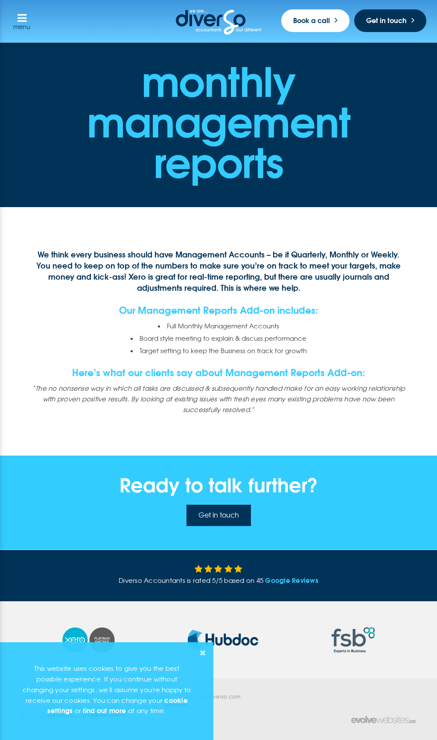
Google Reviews (291, 580)
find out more (104, 711)
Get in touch (386, 20)
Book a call (311, 20)
